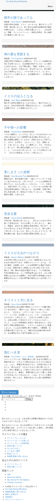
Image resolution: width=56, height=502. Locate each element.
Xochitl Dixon (16, 131)
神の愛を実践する (17, 54)
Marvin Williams (17, 257)
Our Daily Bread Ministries (16, 489)
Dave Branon (16, 21)
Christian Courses (14, 482)
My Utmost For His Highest (18, 479)
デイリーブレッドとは (16, 438)
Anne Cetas (16, 304)
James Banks (16, 218)
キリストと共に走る (18, 299)
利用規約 (9, 496)
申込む (29, 399)
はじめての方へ (13, 448)
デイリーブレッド (14, 464)
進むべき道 (12, 352)
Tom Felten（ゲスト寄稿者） (23, 356)
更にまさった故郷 (17, 171)
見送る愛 (10, 213)
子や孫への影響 (15, 127)
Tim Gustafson (17, 58)
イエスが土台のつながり (22, 252)
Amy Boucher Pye (18, 176)
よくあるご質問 (13, 451)
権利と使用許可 (11, 494)
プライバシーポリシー (14, 499)
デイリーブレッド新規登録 (18, 443)
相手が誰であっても (18, 17)
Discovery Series (14, 477)
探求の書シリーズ (14, 445)
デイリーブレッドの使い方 (18, 440)
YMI (8, 474)
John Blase (15, 100)
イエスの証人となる (18, 96)
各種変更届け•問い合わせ (17, 456)
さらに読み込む (10, 392)
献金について (12, 453)
